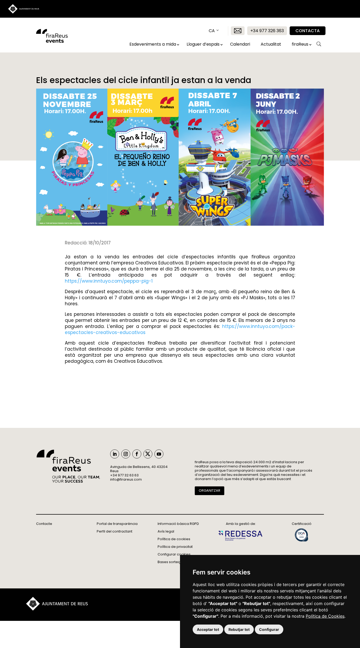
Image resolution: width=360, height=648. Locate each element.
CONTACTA (307, 31)
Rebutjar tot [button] (239, 629)
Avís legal (166, 531)
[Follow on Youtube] (158, 453)
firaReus (300, 44)
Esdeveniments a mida (152, 44)
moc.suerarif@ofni (126, 479)
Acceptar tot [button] (208, 629)
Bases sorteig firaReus (177, 561)
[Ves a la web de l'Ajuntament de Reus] (57, 609)
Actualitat (271, 44)
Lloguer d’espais (203, 44)
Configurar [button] (269, 629)
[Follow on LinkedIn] (114, 453)
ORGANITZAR (209, 490)
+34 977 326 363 (267, 31)
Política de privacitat (175, 546)
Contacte (44, 523)
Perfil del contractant (114, 531)
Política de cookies (174, 538)
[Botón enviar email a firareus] (238, 30)
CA (212, 31)
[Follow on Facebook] (136, 453)
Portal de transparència (117, 523)
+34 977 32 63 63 (124, 475)
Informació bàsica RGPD (178, 523)
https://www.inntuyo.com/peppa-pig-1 (109, 281)
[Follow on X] (147, 453)
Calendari (240, 44)
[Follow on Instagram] (125, 453)
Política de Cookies (325, 616)
